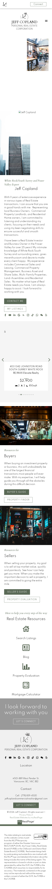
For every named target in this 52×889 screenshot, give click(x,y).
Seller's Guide (17, 592)
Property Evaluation (22, 600)
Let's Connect (26, 805)
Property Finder (18, 500)
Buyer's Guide (16, 492)
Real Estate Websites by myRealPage (26, 818)
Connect (38, 4)
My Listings (15, 309)
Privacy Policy (25, 815)
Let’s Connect (26, 721)
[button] (15, 301)
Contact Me (15, 301)
